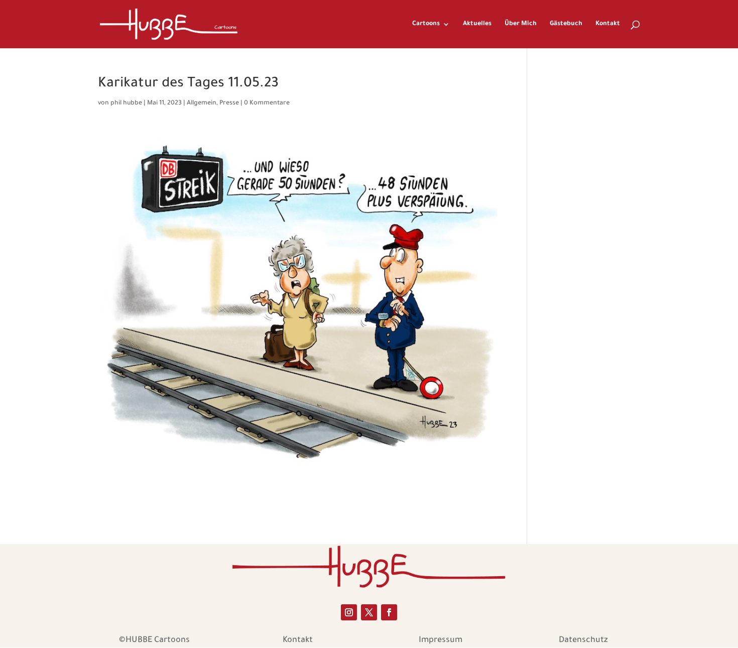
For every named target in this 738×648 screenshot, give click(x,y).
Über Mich (521, 24)
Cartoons (426, 24)
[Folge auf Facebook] (389, 612)
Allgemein (201, 103)
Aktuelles (477, 24)
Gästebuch (566, 24)
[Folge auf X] (369, 612)
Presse (229, 103)
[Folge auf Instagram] (349, 612)
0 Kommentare (267, 103)
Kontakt (607, 24)
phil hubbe (126, 103)
